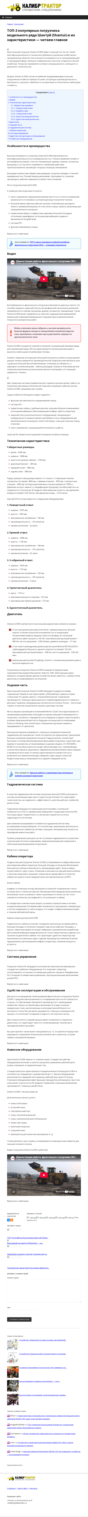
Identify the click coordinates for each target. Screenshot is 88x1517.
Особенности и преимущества (22, 97)
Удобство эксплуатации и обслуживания (26, 136)
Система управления (18, 133)
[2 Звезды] (41, 1217)
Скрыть (51, 92)
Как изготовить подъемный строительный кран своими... (42, 1395)
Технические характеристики (22, 102)
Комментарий (12, 1278)
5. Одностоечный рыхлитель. (25, 119)
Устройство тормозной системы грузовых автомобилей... (42, 1340)
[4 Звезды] (60, 1217)
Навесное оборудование (20, 139)
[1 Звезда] (31, 1217)
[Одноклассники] (11, 1220)
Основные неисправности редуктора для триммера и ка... (43, 1367)
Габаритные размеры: (22, 105)
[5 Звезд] (69, 1217)
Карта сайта (23, 1488)
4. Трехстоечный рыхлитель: (25, 116)
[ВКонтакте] (8, 1220)
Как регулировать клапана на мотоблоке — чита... (39, 1381)
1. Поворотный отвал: (22, 108)
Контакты (33, 1488)
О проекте (11, 1488)
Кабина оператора (17, 130)
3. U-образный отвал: (21, 113)
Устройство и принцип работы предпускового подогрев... (42, 1354)
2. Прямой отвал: (19, 111)
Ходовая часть (15, 125)
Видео (11, 100)
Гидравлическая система (19, 127)
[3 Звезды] (50, 1217)
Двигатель (13, 122)
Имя (8, 1307)
